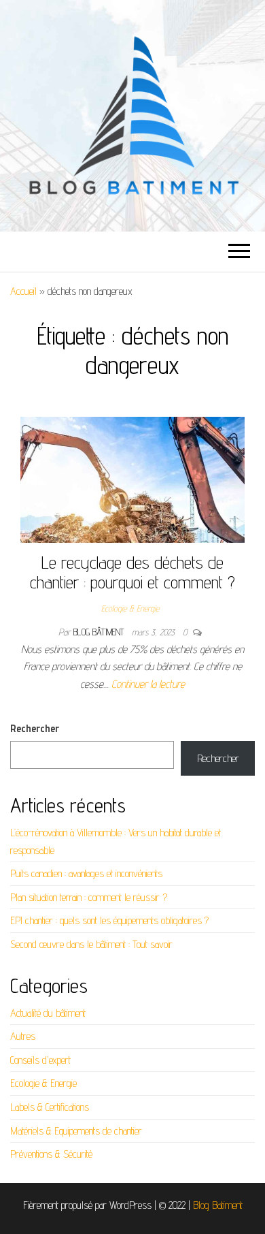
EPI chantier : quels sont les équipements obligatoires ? (109, 920)
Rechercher (34, 728)
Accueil (23, 291)
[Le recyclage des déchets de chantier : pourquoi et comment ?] (132, 478)
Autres (22, 1036)
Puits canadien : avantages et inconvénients (86, 873)
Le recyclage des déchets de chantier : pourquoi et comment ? (132, 572)
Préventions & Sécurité (51, 1154)
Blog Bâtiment (99, 632)
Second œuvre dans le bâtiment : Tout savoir (91, 944)
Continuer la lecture (148, 684)
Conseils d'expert (40, 1060)
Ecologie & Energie (130, 608)
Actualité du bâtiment (48, 1013)
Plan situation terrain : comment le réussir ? (88, 897)
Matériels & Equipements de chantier (76, 1130)
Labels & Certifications (49, 1107)
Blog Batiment (218, 1205)
